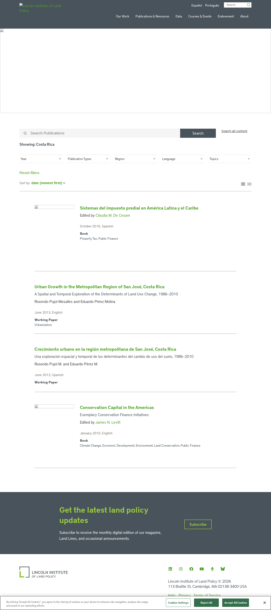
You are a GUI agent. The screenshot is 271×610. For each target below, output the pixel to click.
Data (179, 16)
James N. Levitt (107, 422)
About (244, 16)
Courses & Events (199, 16)
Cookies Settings (178, 602)
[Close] (264, 602)
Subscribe (198, 524)
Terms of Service (207, 595)
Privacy (184, 595)
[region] (135, 603)
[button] (41, 159)
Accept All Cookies (235, 602)
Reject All (206, 602)
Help (171, 595)
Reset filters (29, 173)
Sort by (24, 183)
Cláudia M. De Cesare (113, 215)
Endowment (226, 16)
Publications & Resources (152, 16)
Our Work (122, 16)
